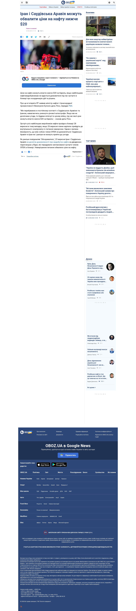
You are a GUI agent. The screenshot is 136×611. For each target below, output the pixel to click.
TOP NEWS (91, 141)
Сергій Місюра (91, 298)
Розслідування (75, 472)
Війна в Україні (53, 7)
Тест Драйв (40, 497)
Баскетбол (46, 485)
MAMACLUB (53, 516)
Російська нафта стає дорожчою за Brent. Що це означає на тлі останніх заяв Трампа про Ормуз (97, 376)
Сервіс (62, 497)
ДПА (61, 491)
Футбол (39, 485)
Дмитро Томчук (91, 354)
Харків (43, 479)
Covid (60, 516)
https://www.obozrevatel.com (85, 558)
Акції (57, 497)
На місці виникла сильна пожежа (97, 215)
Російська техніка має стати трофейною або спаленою (95, 293)
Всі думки (90, 387)
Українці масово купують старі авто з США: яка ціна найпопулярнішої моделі (94, 83)
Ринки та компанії (31, 28)
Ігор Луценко (91, 271)
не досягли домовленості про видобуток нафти (48, 142)
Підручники (44, 491)
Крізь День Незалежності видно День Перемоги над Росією (95, 266)
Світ (46, 472)
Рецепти (39, 504)
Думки (89, 259)
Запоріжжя (50, 479)
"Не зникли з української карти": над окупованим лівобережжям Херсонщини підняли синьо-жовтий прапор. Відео (95, 62)
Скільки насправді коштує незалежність (97, 351)
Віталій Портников (92, 284)
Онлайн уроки (54, 491)
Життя (60, 472)
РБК (70, 106)
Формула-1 (64, 485)
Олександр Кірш (92, 343)
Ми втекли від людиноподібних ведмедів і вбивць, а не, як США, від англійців (96, 338)
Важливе (90, 12)
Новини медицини (42, 516)
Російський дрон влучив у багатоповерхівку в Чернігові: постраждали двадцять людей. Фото (99, 209)
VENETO (79, 7)
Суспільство (99, 472)
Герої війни (43, 7)
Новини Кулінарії (54, 504)
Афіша (38, 522)
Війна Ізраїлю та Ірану (68, 7)
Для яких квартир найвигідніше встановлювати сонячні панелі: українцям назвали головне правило (99, 41)
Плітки (44, 522)
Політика (36, 472)
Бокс (57, 485)
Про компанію (41, 431)
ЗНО (66, 491)
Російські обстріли (91, 7)
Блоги (85, 472)
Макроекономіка (54, 510)
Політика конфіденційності (103, 431)
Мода (55, 522)
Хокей (53, 485)
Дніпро (57, 479)
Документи (59, 434)
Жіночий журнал (64, 522)
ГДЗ (38, 491)
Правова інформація (82, 431)
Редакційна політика (32, 156)
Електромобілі (49, 497)
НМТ (70, 491)
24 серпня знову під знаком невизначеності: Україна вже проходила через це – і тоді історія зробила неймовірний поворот (96, 279)
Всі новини (112, 472)
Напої (45, 504)
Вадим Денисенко (92, 381)
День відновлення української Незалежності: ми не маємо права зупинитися (96, 363)
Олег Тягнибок (91, 368)
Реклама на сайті (42, 434)
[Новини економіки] (67, 157)
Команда (59, 431)
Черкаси (63, 479)
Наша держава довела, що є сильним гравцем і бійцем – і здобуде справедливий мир (100, 177)
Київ (38, 479)
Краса (50, 522)
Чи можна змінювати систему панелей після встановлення (100, 48)
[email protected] (43, 596)
